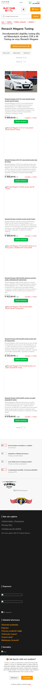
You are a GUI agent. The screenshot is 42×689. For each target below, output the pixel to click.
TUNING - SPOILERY (20, 22)
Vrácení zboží (7, 637)
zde (29, 684)
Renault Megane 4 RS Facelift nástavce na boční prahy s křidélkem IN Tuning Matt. (20, 279)
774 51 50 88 (5, 2)
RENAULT (31, 22)
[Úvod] (9, 9)
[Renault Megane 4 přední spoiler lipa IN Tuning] (21, 201)
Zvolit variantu (21, 121)
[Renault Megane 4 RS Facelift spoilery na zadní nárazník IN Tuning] (21, 380)
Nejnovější (6, 53)
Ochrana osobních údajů (11, 631)
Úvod (2, 22)
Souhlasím (27, 678)
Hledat (36, 16)
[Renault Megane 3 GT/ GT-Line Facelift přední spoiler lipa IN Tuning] (21, 81)
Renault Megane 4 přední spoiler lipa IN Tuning (20, 219)
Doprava (5, 628)
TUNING (9, 22)
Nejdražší (27, 53)
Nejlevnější (16, 53)
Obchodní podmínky (9, 625)
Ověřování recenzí (9, 634)
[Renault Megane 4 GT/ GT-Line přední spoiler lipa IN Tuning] (21, 142)
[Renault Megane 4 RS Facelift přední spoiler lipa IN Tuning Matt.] (21, 321)
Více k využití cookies (27, 671)
